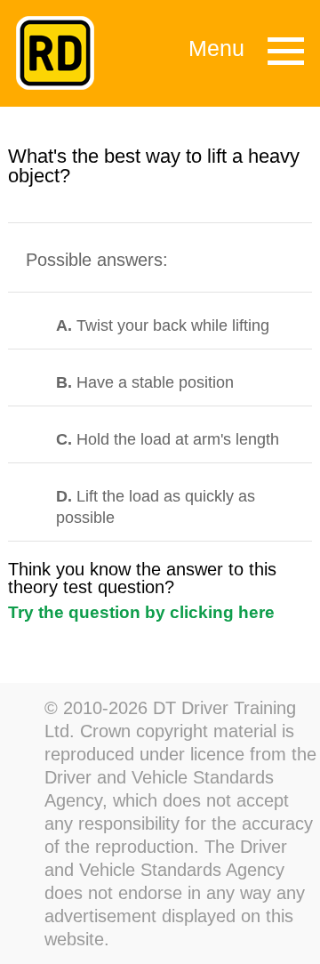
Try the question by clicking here (141, 612)
